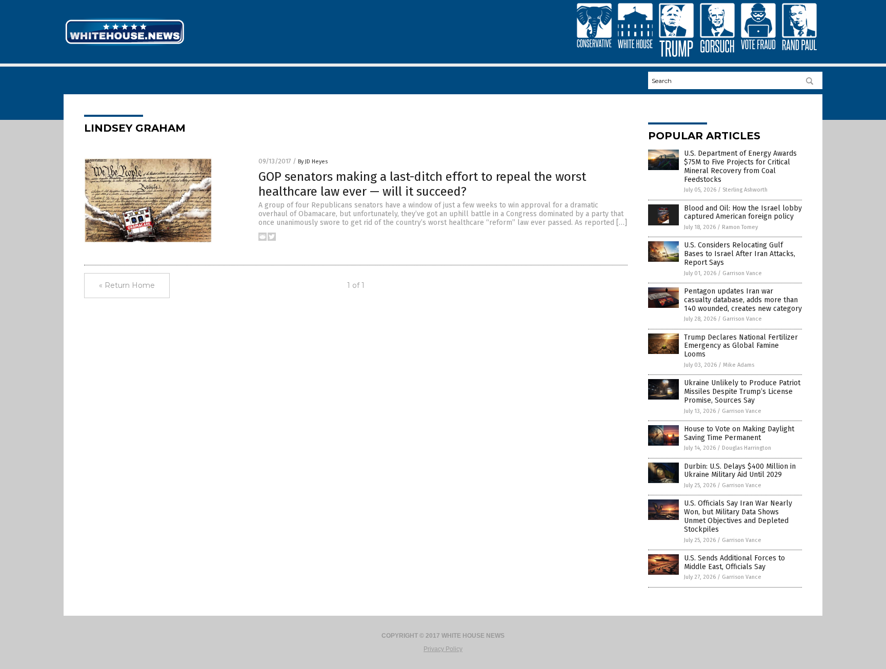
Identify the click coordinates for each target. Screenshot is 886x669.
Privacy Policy (443, 649)
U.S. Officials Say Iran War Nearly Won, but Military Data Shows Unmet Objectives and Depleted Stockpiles (738, 516)
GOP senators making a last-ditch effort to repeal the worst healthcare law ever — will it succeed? (422, 184)
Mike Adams (738, 365)
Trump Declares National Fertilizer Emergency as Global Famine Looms (741, 346)
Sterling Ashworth (745, 189)
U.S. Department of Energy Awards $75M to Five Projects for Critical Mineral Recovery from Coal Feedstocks (740, 166)
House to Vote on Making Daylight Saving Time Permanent (739, 433)
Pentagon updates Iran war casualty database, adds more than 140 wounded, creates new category (743, 300)
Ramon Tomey (740, 227)
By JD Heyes (313, 161)
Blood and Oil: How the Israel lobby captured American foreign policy (743, 212)
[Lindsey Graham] (125, 45)
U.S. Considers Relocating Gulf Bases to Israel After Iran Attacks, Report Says (739, 254)
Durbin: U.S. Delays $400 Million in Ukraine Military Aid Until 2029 (740, 470)
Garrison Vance (742, 273)
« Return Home (127, 285)
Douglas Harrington (746, 448)
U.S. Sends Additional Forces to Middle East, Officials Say (734, 562)
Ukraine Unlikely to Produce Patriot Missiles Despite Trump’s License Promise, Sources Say (742, 392)
